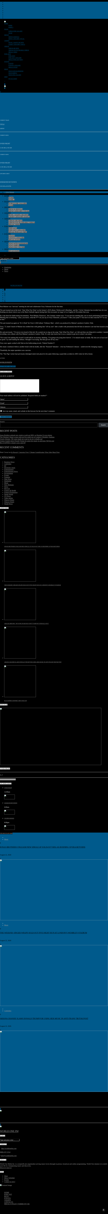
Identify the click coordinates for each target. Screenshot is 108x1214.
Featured (7, 477)
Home (6, 23)
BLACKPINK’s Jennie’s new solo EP (13, 443)
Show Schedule (13, 37)
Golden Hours (9, 818)
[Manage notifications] (103, 1210)
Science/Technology (11, 492)
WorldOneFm (16, 285)
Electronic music (9, 468)
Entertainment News (11, 471)
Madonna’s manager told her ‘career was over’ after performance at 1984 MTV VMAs (46, 1104)
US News (7, 496)
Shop (5, 77)
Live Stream (9, 192)
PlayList (7, 489)
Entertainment (9, 469)
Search (2, 422)
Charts (6, 40)
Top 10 (8, 10)
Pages (6, 29)
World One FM (9, 1131)
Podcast (8, 1194)
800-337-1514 (5, 1152)
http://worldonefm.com (8, 1148)
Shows (6, 35)
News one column (14, 75)
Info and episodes (8, 779)
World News (8, 504)
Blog (6, 1196)
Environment (8, 473)
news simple (12, 73)
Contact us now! (13, 12)
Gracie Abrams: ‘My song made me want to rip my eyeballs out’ (21, 439)
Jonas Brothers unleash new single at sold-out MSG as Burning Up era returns (26, 435)
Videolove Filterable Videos (18, 50)
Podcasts (7, 54)
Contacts (8, 1202)
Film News (8, 479)
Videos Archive (13, 48)
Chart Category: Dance (16, 44)
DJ (5, 466)
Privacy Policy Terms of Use (17, 1204)
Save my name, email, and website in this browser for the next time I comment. (28, 411)
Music (6, 269)
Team (7, 4)
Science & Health (10, 490)
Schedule (9, 2)
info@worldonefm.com (9, 1156)
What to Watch (9, 500)
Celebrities (7, 464)
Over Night (8, 788)
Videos (8, 6)
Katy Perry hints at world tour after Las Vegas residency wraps (35, 1119)
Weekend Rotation (10, 803)
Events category (14, 65)
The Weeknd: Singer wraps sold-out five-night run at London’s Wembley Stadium (27, 437)
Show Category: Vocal (16, 39)
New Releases (9, 485)
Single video (12, 52)
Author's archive (8, 366)
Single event (13, 67)
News (7, 8)
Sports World (8, 494)
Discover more (5, 1168)
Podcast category (15, 58)
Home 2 (10, 27)
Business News (9, 462)
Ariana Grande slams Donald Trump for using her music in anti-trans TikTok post (27, 441)
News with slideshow (15, 71)
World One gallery (15, 31)
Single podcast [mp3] (15, 59)
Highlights (7, 267)
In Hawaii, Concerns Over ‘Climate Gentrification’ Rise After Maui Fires (35, 452)
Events (6, 61)
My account (12, 79)
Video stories (8, 498)
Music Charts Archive (16, 42)
